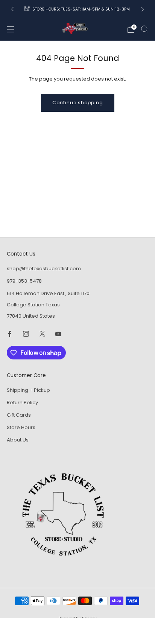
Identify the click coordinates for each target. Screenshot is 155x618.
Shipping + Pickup (28, 390)
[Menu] (10, 29)
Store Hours (21, 427)
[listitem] (77, 9)
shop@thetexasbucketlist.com (44, 268)
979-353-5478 (24, 281)
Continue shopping (77, 102)
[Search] (144, 29)
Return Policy (22, 402)
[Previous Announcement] (12, 9)
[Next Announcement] (142, 9)
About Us (18, 439)
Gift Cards (19, 415)
